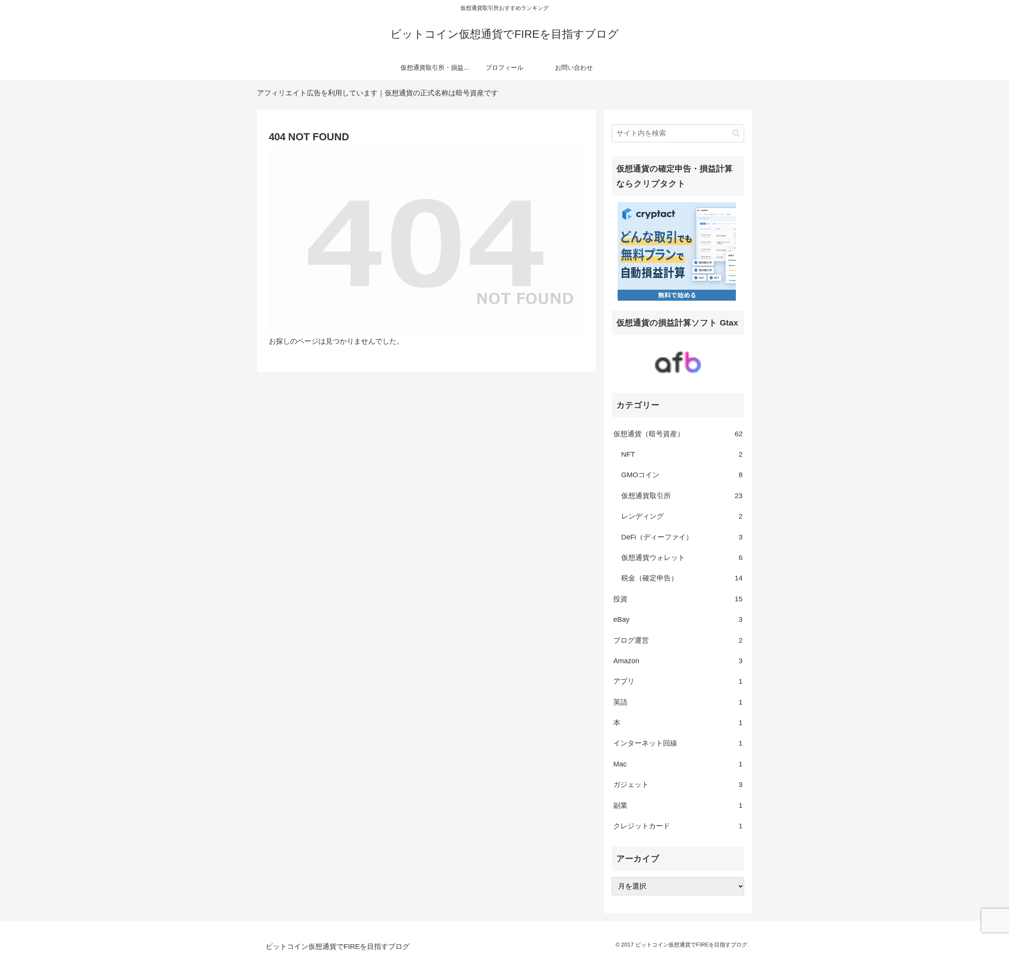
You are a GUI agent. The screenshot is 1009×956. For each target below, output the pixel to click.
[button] (736, 133)
